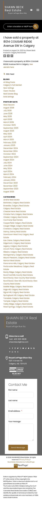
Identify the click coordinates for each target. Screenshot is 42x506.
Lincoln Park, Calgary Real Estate (17, 249)
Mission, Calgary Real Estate (15, 252)
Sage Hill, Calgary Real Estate (16, 289)
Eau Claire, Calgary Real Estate (16, 240)
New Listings (8, 88)
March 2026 (8, 122)
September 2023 (10, 188)
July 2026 (7, 110)
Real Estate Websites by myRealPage (21, 462)
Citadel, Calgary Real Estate (15, 217)
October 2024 (9, 154)
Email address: (14, 411)
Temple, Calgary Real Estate (15, 301)
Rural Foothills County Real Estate (18, 275)
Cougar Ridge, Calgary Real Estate (18, 226)
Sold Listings (8, 96)
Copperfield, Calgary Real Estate (17, 223)
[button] (9, 348)
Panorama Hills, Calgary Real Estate (19, 263)
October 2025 (9, 125)
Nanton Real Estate (11, 260)
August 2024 (8, 159)
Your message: (14, 421)
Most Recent (9, 105)
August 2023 (8, 191)
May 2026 (7, 116)
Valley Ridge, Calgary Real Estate (17, 304)
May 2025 (7, 133)
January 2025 (9, 145)
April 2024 (7, 171)
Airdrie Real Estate (11, 199)
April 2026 (7, 119)
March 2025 (8, 139)
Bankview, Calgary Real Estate (16, 202)
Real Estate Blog (10, 93)
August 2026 (8, 107)
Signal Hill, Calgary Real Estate (16, 292)
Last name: (13, 400)
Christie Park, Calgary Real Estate (18, 214)
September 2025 (10, 128)
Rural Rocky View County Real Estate (19, 278)
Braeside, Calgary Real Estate (16, 205)
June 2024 (7, 165)
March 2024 (8, 174)
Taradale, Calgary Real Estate (16, 298)
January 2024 (9, 180)
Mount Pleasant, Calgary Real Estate (19, 257)
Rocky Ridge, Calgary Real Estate (17, 272)
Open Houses (9, 91)
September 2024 (10, 157)
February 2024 (9, 177)
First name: (12, 390)
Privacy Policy (25, 460)
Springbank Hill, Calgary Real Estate (18, 295)
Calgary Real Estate (18, 53)
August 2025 (8, 131)
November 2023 (10, 186)
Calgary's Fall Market (12, 85)
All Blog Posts (9, 82)
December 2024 (10, 148)
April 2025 (7, 136)
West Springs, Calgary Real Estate (18, 306)
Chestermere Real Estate (14, 211)
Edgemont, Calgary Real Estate (17, 243)
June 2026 (7, 113)
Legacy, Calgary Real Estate (15, 246)
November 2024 (10, 151)
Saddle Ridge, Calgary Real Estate (18, 286)
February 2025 (9, 142)
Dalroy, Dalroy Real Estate (14, 231)
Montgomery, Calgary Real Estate (18, 255)
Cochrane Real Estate (13, 220)
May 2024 (7, 168)
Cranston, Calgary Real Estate (16, 228)
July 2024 (7, 162)
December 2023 (10, 183)
